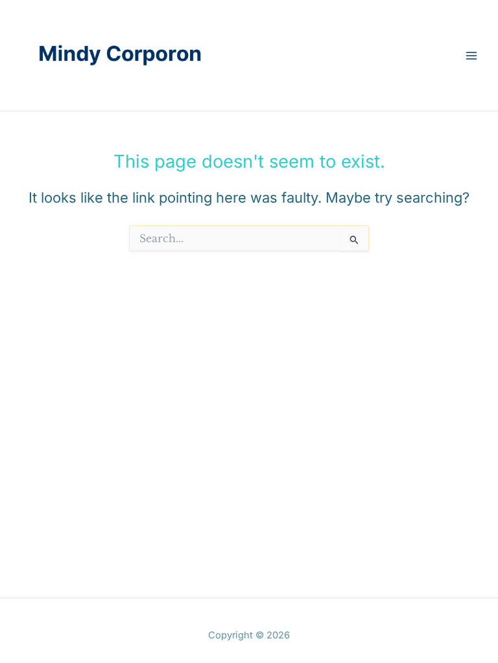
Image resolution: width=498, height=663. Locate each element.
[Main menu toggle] (471, 55)
